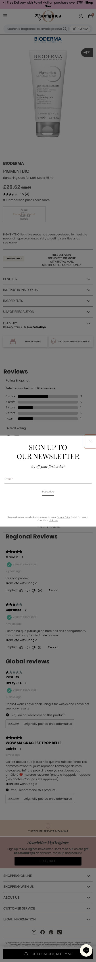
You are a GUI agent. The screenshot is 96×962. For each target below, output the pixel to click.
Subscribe (48, 491)
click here (53, 520)
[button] (86, 950)
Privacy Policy (63, 517)
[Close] (90, 441)
